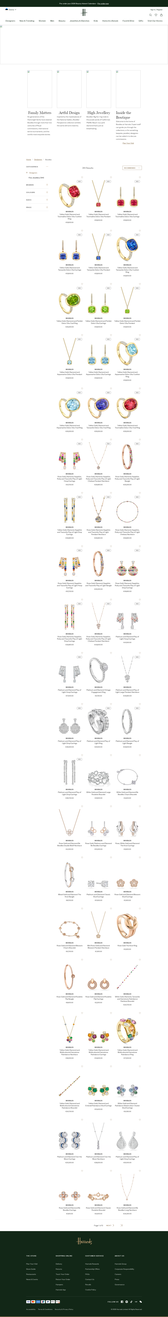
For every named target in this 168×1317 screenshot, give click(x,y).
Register (160, 9)
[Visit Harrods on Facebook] (122, 1302)
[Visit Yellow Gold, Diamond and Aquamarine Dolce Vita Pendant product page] (69, 335)
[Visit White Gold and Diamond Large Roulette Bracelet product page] (98, 755)
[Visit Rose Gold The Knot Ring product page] (127, 908)
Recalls (88, 1284)
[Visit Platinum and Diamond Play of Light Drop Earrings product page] (69, 704)
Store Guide (31, 1269)
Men (52, 20)
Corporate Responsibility (124, 1269)
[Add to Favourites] (82, 177)
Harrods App (61, 1289)
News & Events (32, 1279)
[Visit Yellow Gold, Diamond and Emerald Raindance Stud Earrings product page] (98, 1066)
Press (117, 1279)
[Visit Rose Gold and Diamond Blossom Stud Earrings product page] (127, 857)
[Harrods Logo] (84, 1241)
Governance (119, 1284)
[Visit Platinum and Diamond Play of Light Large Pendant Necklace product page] (127, 653)
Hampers (59, 1284)
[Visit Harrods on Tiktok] (131, 1302)
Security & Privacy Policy (64, 1309)
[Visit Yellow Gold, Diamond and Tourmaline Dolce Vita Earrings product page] (127, 177)
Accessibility (31, 1309)
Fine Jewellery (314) (36, 177)
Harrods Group (120, 1263)
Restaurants (31, 1274)
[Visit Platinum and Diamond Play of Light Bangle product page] (127, 704)
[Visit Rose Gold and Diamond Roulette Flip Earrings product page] (98, 960)
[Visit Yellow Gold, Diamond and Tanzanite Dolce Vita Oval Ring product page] (98, 388)
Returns (59, 1269)
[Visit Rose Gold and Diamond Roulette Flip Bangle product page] (69, 960)
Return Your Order (63, 1279)
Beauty (62, 20)
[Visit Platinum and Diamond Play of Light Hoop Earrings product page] (127, 599)
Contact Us (89, 1279)
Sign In (153, 9)
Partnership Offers (92, 1269)
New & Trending (27, 20)
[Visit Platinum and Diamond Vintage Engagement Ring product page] (98, 653)
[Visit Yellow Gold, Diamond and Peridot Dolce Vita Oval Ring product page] (69, 284)
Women (42, 20)
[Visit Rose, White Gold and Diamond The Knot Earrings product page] (127, 806)
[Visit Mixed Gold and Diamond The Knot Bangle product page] (69, 857)
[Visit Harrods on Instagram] (127, 1302)
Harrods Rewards (92, 1263)
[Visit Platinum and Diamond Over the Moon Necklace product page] (98, 1120)
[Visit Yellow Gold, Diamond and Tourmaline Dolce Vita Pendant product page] (98, 177)
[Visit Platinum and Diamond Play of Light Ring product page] (98, 704)
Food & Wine (128, 20)
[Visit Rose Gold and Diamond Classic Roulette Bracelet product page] (98, 1171)
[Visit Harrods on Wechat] (141, 1302)
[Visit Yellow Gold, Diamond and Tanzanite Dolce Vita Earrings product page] (69, 231)
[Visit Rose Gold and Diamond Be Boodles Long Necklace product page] (127, 1171)
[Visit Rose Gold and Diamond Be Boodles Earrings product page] (69, 1171)
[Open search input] (150, 15)
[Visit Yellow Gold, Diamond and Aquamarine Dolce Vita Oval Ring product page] (69, 388)
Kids (96, 20)
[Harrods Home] (84, 12)
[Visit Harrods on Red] (136, 1302)
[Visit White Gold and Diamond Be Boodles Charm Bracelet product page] (127, 755)
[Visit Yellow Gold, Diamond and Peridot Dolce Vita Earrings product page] (98, 284)
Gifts (141, 20)
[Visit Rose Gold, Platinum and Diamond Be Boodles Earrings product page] (98, 806)
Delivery (59, 1263)
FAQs (87, 1274)
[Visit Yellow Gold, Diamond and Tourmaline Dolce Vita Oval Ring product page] (127, 388)
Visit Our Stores (155, 20)
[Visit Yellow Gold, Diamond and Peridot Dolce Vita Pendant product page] (127, 284)
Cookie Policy (90, 1289)
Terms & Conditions (45, 1309)
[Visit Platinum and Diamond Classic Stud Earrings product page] (98, 857)
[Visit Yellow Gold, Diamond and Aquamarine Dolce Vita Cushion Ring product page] (127, 335)
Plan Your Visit (32, 1263)
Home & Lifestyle (110, 20)
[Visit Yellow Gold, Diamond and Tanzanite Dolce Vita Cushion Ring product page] (127, 231)
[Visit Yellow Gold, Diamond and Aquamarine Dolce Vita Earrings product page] (98, 335)
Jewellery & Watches (79, 20)
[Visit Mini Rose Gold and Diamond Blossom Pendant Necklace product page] (98, 908)
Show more (43, 53)
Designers (10, 20)
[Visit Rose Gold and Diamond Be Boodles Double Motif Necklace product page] (69, 806)
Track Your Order (62, 1274)
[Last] (122, 1225)
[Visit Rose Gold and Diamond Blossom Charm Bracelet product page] (69, 908)
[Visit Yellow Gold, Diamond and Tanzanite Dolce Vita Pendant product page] (98, 231)
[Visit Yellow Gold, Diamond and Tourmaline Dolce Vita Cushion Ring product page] (69, 177)
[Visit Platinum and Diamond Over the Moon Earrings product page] (69, 1120)
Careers (118, 1274)
